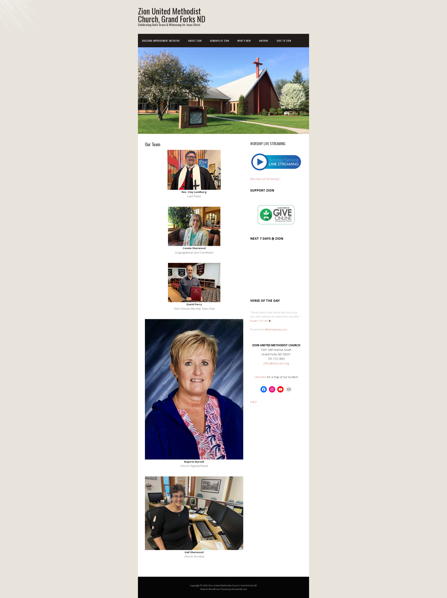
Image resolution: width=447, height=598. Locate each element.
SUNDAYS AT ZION (219, 40)
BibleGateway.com (276, 329)
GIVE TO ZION (284, 40)
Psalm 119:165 (259, 321)
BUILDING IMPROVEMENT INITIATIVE (161, 40)
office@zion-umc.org (276, 363)
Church (204, 589)
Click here (260, 377)
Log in (253, 401)
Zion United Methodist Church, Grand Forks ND (171, 15)
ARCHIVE (263, 40)
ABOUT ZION (194, 40)
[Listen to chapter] (270, 321)
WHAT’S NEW (244, 40)
